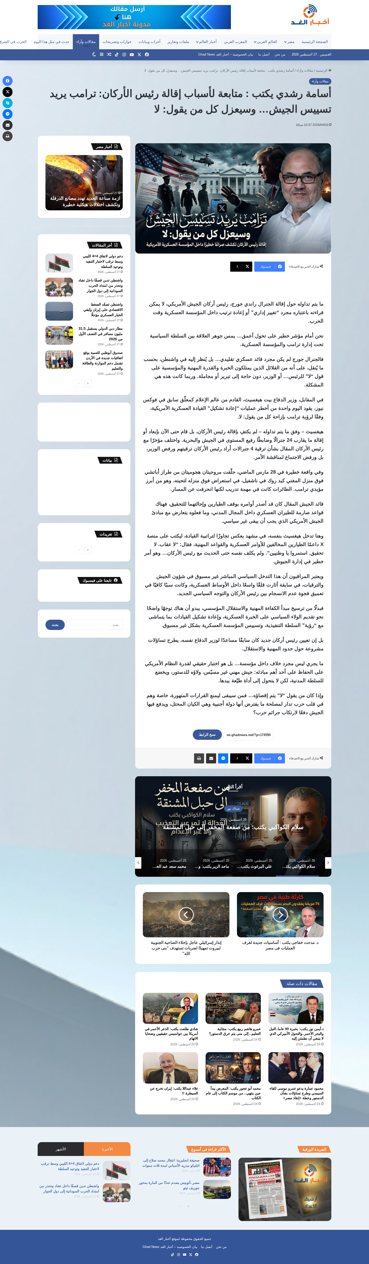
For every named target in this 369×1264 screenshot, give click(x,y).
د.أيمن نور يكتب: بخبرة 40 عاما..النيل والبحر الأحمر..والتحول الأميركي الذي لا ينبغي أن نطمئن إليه (296, 1033)
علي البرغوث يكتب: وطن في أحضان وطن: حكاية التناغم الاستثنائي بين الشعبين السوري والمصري (233, 827)
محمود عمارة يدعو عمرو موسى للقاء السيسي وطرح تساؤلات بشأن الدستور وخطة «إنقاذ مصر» (297, 1093)
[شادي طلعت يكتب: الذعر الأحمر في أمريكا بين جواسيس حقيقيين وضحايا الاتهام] (170, 1008)
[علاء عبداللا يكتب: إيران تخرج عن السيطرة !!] (170, 1067)
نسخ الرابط (207, 735)
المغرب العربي (235, 41)
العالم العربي (267, 41)
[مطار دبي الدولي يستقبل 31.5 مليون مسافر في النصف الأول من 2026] (59, 335)
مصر (290, 41)
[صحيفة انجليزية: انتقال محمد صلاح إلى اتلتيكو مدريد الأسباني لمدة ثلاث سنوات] (217, 1167)
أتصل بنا (264, 54)
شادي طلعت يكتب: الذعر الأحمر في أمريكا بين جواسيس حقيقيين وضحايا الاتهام (171, 1033)
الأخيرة (107, 1149)
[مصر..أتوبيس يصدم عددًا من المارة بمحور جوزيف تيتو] (217, 1189)
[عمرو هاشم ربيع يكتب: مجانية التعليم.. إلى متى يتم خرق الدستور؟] (233, 1008)
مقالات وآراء (86, 41)
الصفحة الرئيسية (315, 41)
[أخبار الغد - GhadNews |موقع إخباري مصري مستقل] (309, 15)
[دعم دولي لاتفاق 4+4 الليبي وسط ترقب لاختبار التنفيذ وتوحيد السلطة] (59, 263)
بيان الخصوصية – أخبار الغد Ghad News (225, 54)
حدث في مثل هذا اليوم (51, 41)
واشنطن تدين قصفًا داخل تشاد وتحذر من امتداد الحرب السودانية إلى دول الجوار (100, 285)
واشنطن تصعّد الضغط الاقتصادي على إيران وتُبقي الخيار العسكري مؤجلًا (103, 309)
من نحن (280, 54)
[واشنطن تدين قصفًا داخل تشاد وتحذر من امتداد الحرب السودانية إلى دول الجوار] (59, 287)
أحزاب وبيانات (149, 41)
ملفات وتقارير (178, 41)
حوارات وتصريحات (117, 41)
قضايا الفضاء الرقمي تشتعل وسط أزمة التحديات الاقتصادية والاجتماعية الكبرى (86, 198)
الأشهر (61, 1149)
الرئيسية (322, 70)
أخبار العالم (208, 41)
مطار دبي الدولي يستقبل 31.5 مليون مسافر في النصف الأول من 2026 (101, 333)
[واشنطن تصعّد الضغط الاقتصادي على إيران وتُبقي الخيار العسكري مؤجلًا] (59, 311)
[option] (233, 826)
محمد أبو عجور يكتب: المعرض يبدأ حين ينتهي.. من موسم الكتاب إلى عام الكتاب (233, 1093)
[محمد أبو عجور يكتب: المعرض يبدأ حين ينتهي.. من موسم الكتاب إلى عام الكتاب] (233, 1067)
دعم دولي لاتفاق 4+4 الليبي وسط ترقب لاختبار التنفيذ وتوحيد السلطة (103, 261)
